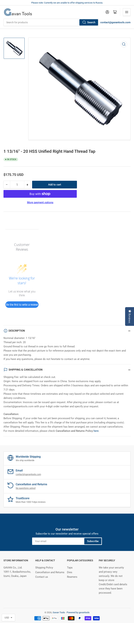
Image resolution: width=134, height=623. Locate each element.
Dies (69, 572)
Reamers (72, 576)
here (96, 430)
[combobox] (51, 22)
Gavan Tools (59, 612)
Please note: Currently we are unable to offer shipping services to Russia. (67, 2)
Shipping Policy (44, 567)
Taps (70, 567)
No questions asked (25, 488)
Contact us (41, 576)
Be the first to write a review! (22, 304)
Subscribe (93, 541)
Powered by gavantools (78, 612)
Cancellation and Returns (49, 572)
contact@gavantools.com (115, 22)
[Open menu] (127, 12)
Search (91, 22)
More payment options (40, 202)
